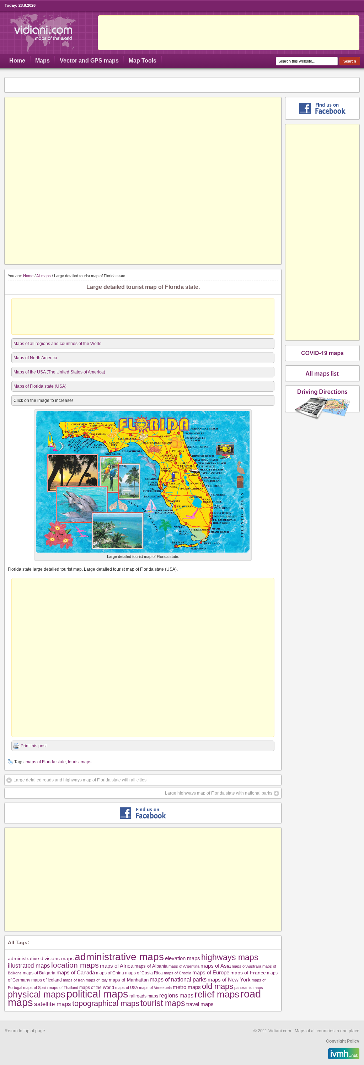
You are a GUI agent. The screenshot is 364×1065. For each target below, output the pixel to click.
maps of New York (229, 980)
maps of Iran (74, 980)
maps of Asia (215, 966)
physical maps (36, 994)
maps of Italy (97, 980)
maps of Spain (35, 987)
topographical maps (105, 1003)
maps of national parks (178, 979)
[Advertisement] (228, 33)
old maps (217, 986)
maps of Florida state (46, 761)
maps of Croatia (177, 973)
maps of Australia (246, 966)
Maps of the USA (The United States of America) (59, 372)
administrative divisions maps (41, 958)
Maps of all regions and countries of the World (58, 343)
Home (17, 61)
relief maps (216, 994)
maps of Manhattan (129, 980)
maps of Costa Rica (144, 972)
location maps (75, 965)
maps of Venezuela (155, 987)
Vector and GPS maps (89, 61)
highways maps (229, 957)
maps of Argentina (183, 966)
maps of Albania (150, 966)
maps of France (248, 972)
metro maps (187, 987)
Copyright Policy (342, 1041)
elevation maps (182, 958)
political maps (97, 994)
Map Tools (142, 61)
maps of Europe (210, 972)
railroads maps (143, 996)
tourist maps (79, 761)
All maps (43, 276)
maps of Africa (116, 966)
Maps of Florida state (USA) (40, 386)
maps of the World (96, 987)
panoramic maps (248, 987)
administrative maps (119, 956)
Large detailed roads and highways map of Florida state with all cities (80, 780)
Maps (42, 61)
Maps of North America (35, 357)
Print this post (34, 745)
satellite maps (52, 1004)
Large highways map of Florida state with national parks (218, 793)
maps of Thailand (63, 987)
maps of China (110, 972)
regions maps (176, 996)
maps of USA (126, 987)
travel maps (200, 1004)
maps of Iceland (46, 980)
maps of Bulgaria (39, 972)
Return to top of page (25, 1030)
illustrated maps (29, 965)
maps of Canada (76, 972)
